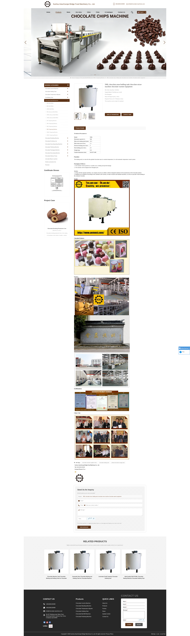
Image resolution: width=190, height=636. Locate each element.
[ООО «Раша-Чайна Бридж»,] (44, 622)
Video (89, 12)
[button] (165, 42)
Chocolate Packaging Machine (52, 150)
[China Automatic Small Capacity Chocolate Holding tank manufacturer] (82, 561)
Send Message (84, 527)
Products (58, 12)
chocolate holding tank (104, 462)
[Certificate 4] (57, 184)
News (68, 12)
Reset (139, 624)
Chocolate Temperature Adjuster (52, 94)
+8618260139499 (120, 4)
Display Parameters (113, 114)
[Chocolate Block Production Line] (57, 214)
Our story (79, 12)
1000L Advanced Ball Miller (52, 114)
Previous (44, 183)
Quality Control (106, 614)
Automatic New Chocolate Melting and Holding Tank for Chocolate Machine (56, 577)
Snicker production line (50, 161)
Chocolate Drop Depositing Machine (53, 144)
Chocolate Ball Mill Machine (87, 77)
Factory (104, 608)
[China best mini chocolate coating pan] (95, 42)
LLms (157, 634)
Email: (125, 604)
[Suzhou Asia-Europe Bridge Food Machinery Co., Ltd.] (47, 4)
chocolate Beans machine (51, 159)
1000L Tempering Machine (52, 132)
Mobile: (125, 607)
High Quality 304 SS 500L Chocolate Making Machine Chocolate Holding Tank (108, 577)
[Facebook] (50, 622)
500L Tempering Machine (99, 77)
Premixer (47, 164)
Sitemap (153, 634)
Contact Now (127, 114)
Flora (183, 351)
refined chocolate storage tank (118, 462)
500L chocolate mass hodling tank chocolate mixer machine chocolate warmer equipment (102, 496)
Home (48, 12)
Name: (124, 601)
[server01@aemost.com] (75, 472)
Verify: (124, 620)
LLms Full (162, 634)
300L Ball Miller (50, 103)
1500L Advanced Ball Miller (52, 117)
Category (77, 77)
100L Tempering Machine (52, 123)
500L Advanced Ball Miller (52, 111)
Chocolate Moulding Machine (52, 138)
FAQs (97, 12)
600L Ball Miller (50, 106)
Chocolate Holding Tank (50, 91)
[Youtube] (47, 622)
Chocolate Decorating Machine (52, 153)
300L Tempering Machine (52, 126)
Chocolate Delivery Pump (51, 156)
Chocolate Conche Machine (51, 88)
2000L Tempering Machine (52, 135)
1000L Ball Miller (50, 109)
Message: (125, 610)
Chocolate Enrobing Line (51, 141)
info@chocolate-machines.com (136, 4)
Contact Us (121, 12)
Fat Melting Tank (49, 97)
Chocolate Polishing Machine (52, 147)
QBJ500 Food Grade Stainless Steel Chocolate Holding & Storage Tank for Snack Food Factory (134, 577)
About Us (104, 603)
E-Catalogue (109, 12)
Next (69, 183)
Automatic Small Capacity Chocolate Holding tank (82, 577)
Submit (129, 624)
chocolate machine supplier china (89, 462)
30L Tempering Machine (52, 120)
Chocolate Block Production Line (56, 228)
